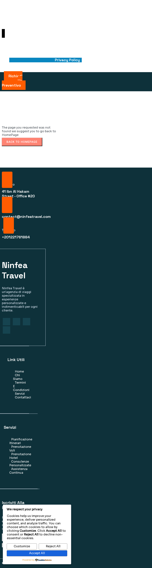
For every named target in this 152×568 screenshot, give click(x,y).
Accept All (37, 553)
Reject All (53, 546)
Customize (22, 546)
